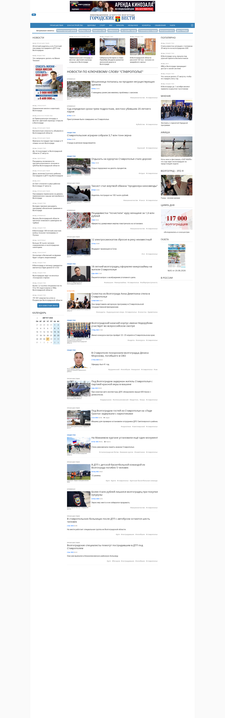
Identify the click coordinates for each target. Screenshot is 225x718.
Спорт (102, 25)
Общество (71, 132)
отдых (142, 173)
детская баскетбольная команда (144, 481)
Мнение (166, 96)
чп (144, 254)
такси (142, 200)
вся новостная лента (48, 305)
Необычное (133, 25)
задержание (106, 400)
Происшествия (56, 25)
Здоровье (91, 25)
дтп (108, 481)
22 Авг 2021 (95, 441)
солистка (142, 312)
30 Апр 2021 (95, 471)
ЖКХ (110, 25)
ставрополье (152, 98)
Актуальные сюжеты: (45, 30)
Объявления (160, 25)
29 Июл (93, 88)
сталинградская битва (109, 452)
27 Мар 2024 (95, 330)
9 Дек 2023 (94, 388)
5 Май (93, 220)
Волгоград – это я (172, 170)
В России (167, 277)
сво (156, 369)
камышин (109, 282)
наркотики (126, 426)
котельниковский (121, 400)
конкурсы (141, 340)
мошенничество (138, 98)
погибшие (126, 369)
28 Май (93, 190)
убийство (141, 124)
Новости (38, 37)
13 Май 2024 (95, 300)
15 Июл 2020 (95, 498)
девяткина (153, 312)
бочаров (116, 561)
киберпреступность (149, 282)
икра (143, 400)
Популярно (168, 37)
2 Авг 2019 (70, 525)
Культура (120, 25)
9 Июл (93, 163)
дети (114, 481)
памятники (140, 452)
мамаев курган (127, 452)
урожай (141, 148)
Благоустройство (75, 25)
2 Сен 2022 (94, 417)
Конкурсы (146, 25)
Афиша (165, 132)
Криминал (71, 79)
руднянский (114, 369)
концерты (101, 312)
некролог (136, 369)
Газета (172, 25)
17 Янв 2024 (95, 359)
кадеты (132, 340)
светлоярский (139, 426)
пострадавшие (128, 534)
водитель (135, 400)
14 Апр (93, 243)
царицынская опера (116, 312)
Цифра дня (167, 205)
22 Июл (69, 115)
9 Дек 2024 (94, 273)
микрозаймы (120, 282)
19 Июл (69, 139)
